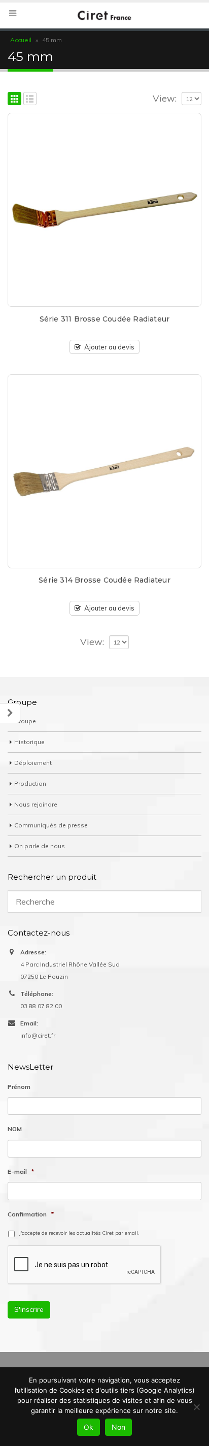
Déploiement (33, 762)
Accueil (20, 40)
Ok (88, 1427)
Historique (29, 742)
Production (30, 783)
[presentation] (85, 1265)
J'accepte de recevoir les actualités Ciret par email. (79, 1233)
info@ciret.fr (37, 1035)
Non (118, 1427)
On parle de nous (39, 846)
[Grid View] (14, 99)
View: (165, 98)
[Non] (196, 1407)
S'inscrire (29, 1309)
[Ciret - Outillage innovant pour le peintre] (104, 15)
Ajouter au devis (109, 347)
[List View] (30, 99)
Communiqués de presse (51, 825)
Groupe (25, 721)
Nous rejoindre (35, 804)
